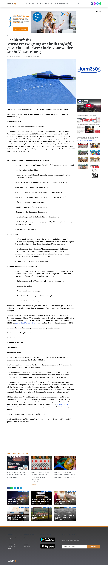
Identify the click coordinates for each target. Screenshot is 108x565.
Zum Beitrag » (10, 482)
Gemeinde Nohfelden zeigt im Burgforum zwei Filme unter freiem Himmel (16, 475)
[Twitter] (97, 3)
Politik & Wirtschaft (11, 35)
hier (99, 139)
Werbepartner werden (61, 3)
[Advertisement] (41, 438)
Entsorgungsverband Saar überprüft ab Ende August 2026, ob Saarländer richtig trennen (64, 475)
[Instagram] (95, 3)
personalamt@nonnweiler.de (26, 323)
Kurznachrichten (44, 3)
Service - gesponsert (22, 35)
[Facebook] (92, 3)
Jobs (52, 3)
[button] (8, 488)
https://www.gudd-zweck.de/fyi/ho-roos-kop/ (88, 140)
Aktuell (28, 3)
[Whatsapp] (100, 3)
